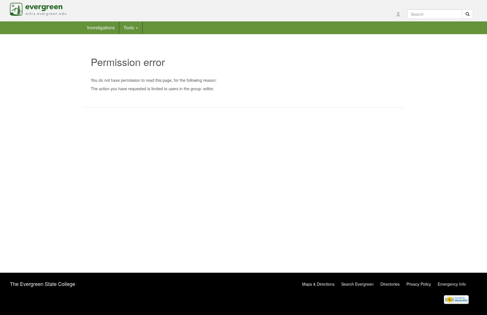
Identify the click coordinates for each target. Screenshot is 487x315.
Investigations (101, 27)
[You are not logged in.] (398, 14)
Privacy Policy (418, 284)
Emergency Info (452, 284)
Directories (390, 284)
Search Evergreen (357, 284)
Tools (129, 27)
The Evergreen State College (42, 283)
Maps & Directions (318, 284)
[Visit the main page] (38, 9)
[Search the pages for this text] (467, 14)
